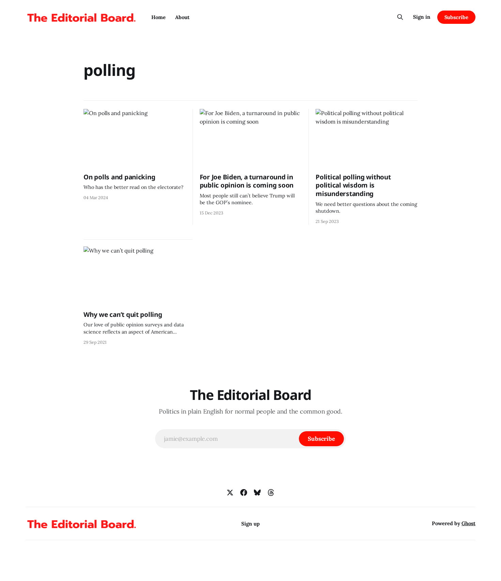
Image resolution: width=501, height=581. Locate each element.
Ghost (468, 523)
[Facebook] (243, 492)
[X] (230, 492)
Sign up (250, 523)
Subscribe (456, 17)
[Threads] (271, 492)
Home (158, 17)
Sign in (421, 17)
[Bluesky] (257, 492)
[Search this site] (400, 17)
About (182, 17)
